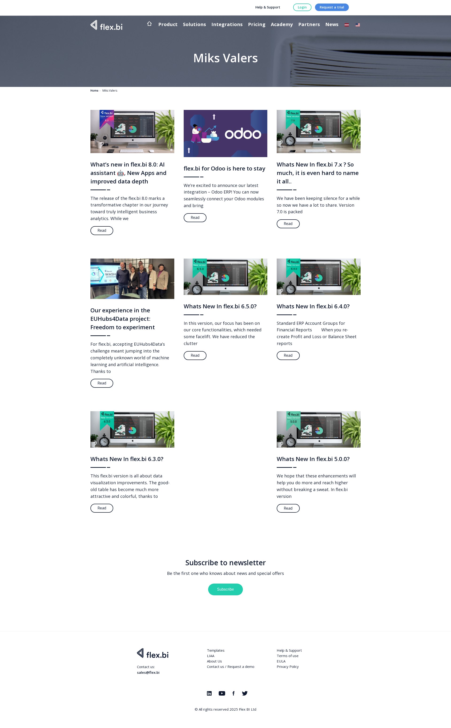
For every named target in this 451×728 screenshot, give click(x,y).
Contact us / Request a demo (230, 666)
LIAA (210, 655)
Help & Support (267, 7)
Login (302, 7)
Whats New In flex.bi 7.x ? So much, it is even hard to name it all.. (318, 172)
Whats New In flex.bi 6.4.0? (313, 306)
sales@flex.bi (148, 672)
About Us (214, 661)
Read (101, 230)
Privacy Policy (288, 666)
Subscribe (225, 589)
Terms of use (288, 655)
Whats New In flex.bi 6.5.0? (220, 306)
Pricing (256, 24)
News (331, 24)
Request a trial (332, 7)
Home (94, 91)
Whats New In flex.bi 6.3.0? (126, 459)
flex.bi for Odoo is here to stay (224, 168)
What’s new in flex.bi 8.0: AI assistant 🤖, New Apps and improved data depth (128, 172)
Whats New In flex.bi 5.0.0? (313, 459)
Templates (216, 650)
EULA (281, 661)
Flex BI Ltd (247, 709)
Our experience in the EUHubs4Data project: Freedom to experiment (122, 318)
